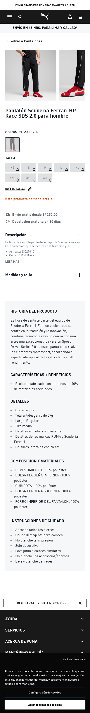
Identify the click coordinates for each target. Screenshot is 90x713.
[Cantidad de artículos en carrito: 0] (80, 16)
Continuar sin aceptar (75, 658)
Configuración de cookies (45, 692)
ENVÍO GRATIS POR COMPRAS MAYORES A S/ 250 (45, 5)
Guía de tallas (15, 189)
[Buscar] (20, 16)
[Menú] (9, 16)
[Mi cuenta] (70, 16)
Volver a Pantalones (26, 41)
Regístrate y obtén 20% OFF (41, 603)
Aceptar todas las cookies (45, 704)
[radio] (12, 144)
